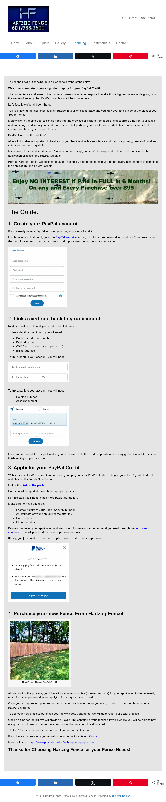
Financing (79, 43)
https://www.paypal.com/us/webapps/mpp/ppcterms (61, 742)
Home (15, 43)
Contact (121, 43)
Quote (44, 43)
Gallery (60, 43)
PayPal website (66, 237)
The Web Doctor (121, 796)
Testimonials (101, 43)
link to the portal (33, 485)
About (30, 43)
